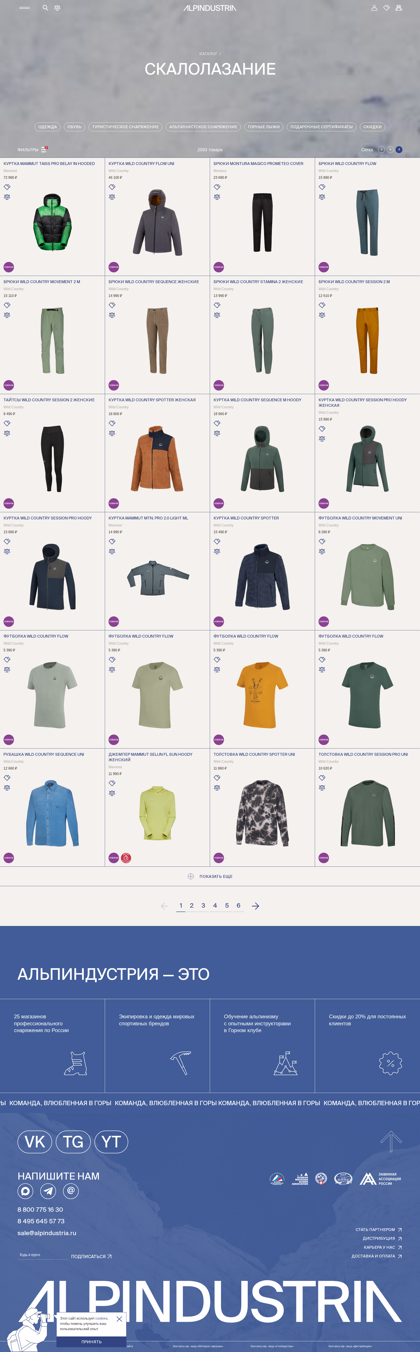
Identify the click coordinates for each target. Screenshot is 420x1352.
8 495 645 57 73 (41, 1222)
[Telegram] (48, 1191)
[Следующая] (255, 906)
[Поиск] (45, 8)
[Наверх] (391, 1142)
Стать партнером (375, 1230)
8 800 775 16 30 (40, 1210)
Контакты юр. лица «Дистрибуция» (350, 1346)
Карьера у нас (379, 1248)
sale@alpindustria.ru (47, 1233)
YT (111, 1143)
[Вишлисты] (386, 7)
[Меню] (25, 8)
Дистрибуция (379, 1239)
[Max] (25, 1191)
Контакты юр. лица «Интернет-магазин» (198, 1346)
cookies (101, 1318)
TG (73, 1143)
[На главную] (210, 8)
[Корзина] (398, 7)
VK (34, 1143)
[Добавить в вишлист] (7, 187)
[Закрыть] (119, 1319)
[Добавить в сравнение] (7, 196)
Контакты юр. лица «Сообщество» (272, 1346)
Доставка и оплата (373, 1256)
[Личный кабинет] (374, 7)
